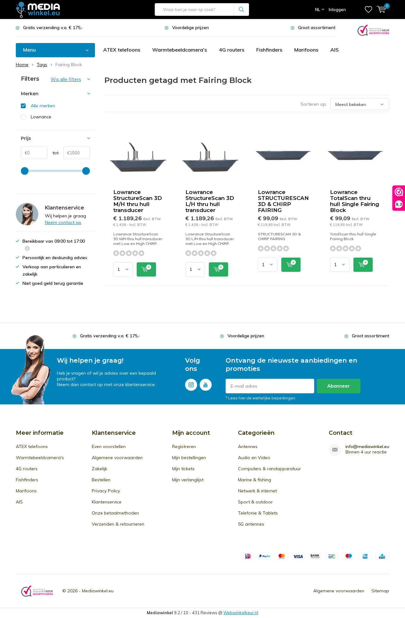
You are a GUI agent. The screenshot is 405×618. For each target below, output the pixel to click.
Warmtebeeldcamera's (179, 50)
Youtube (206, 385)
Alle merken (43, 106)
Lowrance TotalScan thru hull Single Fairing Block (354, 201)
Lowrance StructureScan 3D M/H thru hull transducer (137, 201)
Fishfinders (269, 50)
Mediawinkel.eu (98, 591)
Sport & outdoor (255, 502)
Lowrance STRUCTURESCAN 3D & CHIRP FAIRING (283, 201)
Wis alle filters (66, 79)
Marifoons (306, 50)
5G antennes (251, 524)
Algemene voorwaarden (117, 457)
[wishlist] (368, 9)
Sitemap (380, 591)
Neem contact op (63, 222)
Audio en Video (254, 457)
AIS (334, 50)
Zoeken (241, 9)
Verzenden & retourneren (118, 524)
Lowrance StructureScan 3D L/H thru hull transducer (209, 201)
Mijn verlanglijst (187, 480)
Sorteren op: (314, 104)
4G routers (231, 50)
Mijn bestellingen (189, 457)
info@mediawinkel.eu (367, 446)
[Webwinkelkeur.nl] (373, 29)
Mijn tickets (183, 468)
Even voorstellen (109, 446)
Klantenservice (107, 502)
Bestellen (101, 480)
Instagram (191, 385)
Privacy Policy (106, 491)
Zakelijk (99, 468)
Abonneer (338, 386)
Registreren (184, 446)
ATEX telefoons (121, 50)
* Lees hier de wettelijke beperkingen (260, 398)
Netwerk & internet (257, 491)
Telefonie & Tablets (258, 513)
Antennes (248, 446)
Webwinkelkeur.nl (240, 612)
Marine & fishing (254, 480)
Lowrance (41, 117)
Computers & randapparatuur (269, 468)
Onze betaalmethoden (115, 513)
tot (53, 153)
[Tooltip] (27, 249)
